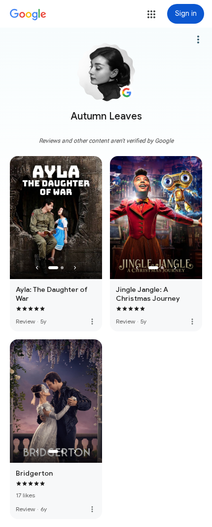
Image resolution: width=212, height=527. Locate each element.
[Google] (28, 15)
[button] (151, 14)
